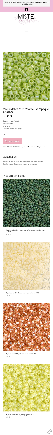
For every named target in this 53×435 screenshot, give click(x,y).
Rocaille (42, 147)
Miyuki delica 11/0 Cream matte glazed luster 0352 (22, 293)
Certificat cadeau (19, 2)
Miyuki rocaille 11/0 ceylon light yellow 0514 (20, 415)
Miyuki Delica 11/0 (33, 147)
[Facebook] (26, 9)
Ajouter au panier (12, 141)
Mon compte (9, 2)
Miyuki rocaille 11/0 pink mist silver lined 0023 (21, 354)
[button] (26, 33)
